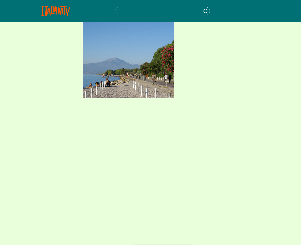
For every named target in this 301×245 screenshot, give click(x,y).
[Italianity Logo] (55, 11)
